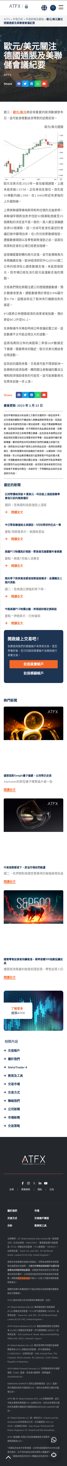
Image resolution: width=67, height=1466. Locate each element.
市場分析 (18, 19)
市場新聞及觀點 (35, 19)
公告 (52, 1189)
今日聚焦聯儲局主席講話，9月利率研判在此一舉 (33, 524)
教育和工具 (40, 1225)
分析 (9, 1225)
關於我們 (12, 1210)
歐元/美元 (19, 112)
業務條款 (25, 1189)
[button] (19, 83)
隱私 (40, 1189)
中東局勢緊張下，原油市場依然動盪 (24, 867)
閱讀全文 (17, 512)
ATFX (7, 19)
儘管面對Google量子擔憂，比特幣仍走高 (28, 775)
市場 (36, 1210)
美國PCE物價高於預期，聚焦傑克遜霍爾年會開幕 (33, 551)
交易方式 (12, 1218)
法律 (11, 1189)
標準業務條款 (24, 1278)
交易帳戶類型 (41, 1218)
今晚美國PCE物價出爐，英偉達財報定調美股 (31, 609)
